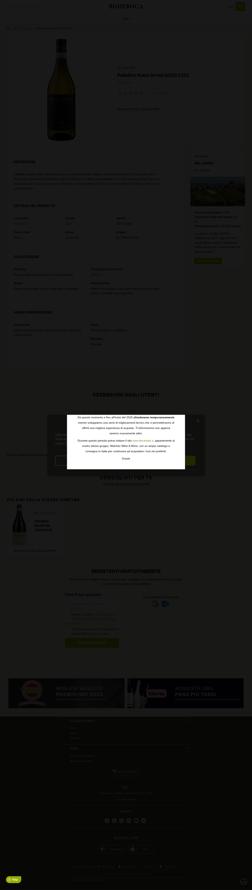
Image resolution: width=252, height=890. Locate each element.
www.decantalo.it (142, 440)
